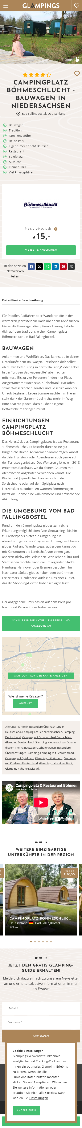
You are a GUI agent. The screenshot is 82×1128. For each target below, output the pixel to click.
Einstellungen (38, 1098)
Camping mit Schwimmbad (57, 753)
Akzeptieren (26, 1110)
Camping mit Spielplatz (19, 758)
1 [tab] (31, 941)
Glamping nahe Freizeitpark (22, 768)
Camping (33, 753)
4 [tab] (43, 941)
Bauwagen (30, 747)
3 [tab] (39, 941)
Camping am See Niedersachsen (42, 732)
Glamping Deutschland (19, 742)
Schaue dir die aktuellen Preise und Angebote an (41, 623)
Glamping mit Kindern (48, 758)
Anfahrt (25, 703)
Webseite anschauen (41, 250)
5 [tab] (47, 941)
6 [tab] (51, 941)
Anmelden (41, 1036)
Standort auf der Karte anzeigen (41, 676)
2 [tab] (35, 941)
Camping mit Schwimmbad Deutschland (47, 737)
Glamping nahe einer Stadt (55, 763)
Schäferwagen (47, 747)
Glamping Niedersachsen (50, 742)
